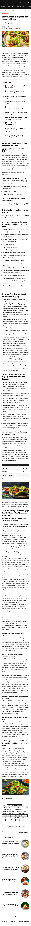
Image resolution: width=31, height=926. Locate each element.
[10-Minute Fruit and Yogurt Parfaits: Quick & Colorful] (25, 893)
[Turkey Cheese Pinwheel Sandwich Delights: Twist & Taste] (25, 906)
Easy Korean (10, 798)
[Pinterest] (15, 917)
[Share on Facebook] (3, 23)
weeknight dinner (10, 819)
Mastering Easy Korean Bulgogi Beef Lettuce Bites (16, 86)
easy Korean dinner (7, 809)
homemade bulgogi (21, 811)
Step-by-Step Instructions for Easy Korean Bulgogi (16, 113)
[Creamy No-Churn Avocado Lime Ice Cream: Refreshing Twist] (25, 844)
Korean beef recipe (22, 813)
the (3, 819)
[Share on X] (6, 23)
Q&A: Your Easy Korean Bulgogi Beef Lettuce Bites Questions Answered (15, 129)
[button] (9, 23)
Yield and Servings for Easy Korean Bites (15, 97)
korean (4, 813)
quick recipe (24, 815)
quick (3, 218)
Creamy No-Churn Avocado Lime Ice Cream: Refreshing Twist (10, 843)
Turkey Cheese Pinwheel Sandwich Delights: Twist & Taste (10, 906)
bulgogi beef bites (7, 807)
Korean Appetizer (12, 813)
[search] (21, 2)
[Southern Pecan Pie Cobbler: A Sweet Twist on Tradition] (25, 868)
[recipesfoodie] (5, 2)
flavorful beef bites (7, 811)
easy (26, 807)
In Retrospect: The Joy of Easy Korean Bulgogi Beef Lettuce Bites (15, 136)
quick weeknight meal (20, 817)
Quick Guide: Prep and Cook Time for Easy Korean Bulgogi (15, 92)
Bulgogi (15, 55)
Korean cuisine (15, 815)
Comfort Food (5, 13)
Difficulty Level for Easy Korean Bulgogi (15, 102)
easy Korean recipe (18, 809)
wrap (17, 819)
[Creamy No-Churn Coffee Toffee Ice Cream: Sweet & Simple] (25, 856)
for (14, 811)
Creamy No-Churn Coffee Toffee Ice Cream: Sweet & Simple (10, 856)
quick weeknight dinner (8, 817)
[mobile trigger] (28, 2)
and (9, 805)
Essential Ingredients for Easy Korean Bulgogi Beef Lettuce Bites (15, 107)
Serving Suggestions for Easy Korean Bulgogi (14, 123)
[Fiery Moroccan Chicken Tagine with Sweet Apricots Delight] (25, 881)
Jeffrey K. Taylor (10, 26)
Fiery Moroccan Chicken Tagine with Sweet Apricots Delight (10, 881)
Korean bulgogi (6, 815)
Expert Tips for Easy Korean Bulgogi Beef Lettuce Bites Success (16, 118)
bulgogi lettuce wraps (18, 807)
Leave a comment (23, 832)
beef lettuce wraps (16, 805)
